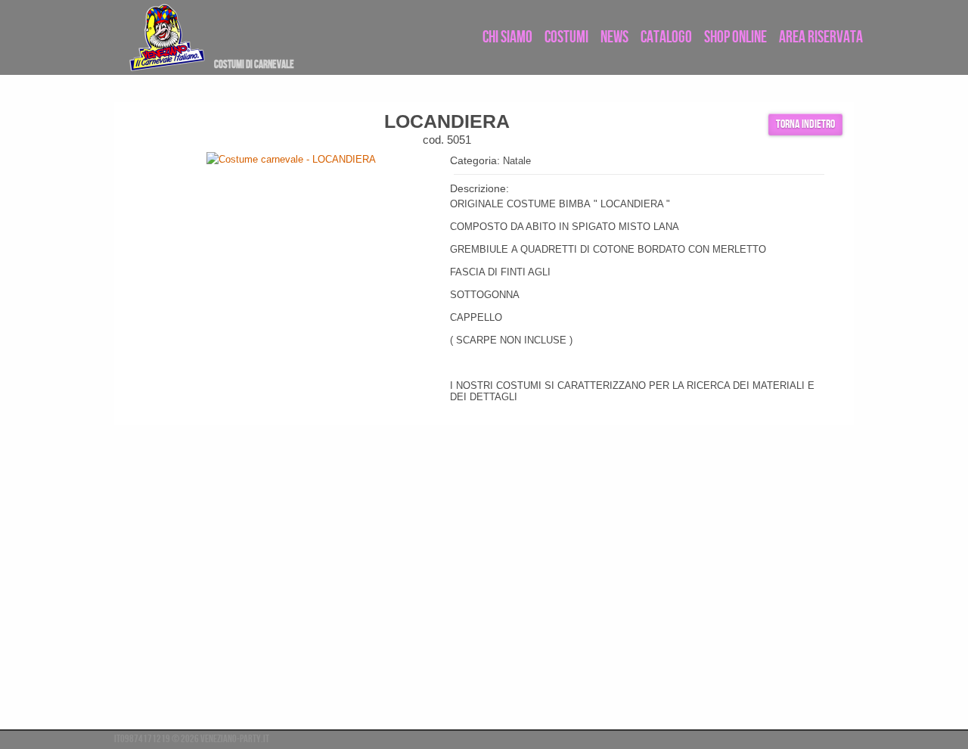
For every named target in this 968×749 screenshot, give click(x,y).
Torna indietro (805, 124)
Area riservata (821, 37)
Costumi (566, 37)
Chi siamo (507, 37)
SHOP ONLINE (735, 37)
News (614, 37)
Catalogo (666, 37)
